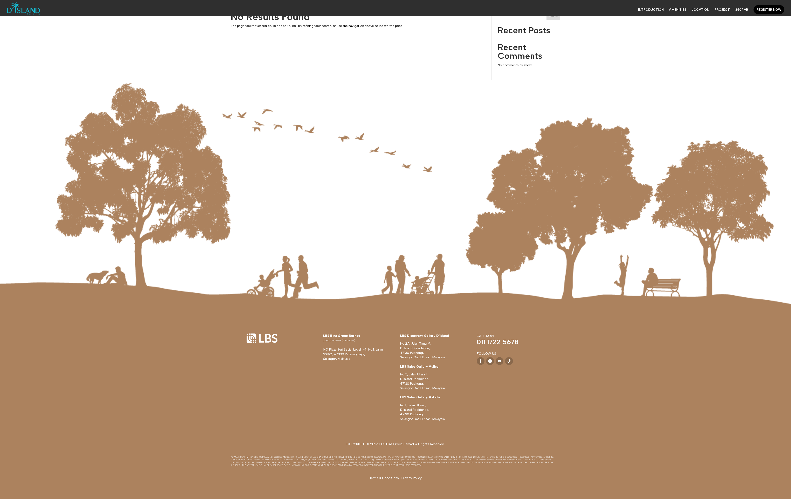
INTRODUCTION (651, 10)
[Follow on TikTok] (509, 361)
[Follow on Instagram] (490, 361)
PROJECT (722, 10)
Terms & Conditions (384, 478)
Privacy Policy (411, 478)
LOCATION (700, 10)
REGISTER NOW (769, 10)
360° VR (741, 10)
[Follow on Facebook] (480, 361)
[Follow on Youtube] (499, 361)
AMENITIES (677, 10)
